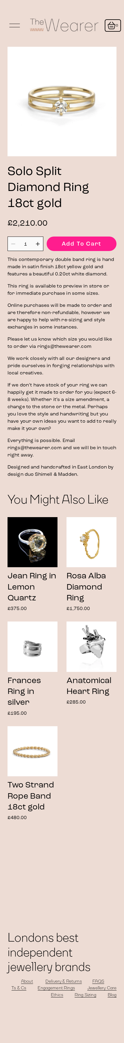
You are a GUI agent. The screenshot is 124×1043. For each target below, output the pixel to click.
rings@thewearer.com (64, 346)
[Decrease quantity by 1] (13, 243)
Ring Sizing (85, 995)
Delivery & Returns (63, 981)
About (27, 981)
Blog (112, 995)
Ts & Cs (18, 988)
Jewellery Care (101, 988)
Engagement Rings (56, 988)
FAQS (98, 981)
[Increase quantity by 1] (37, 243)
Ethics (57, 995)
